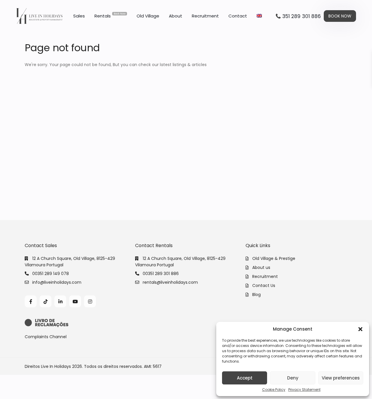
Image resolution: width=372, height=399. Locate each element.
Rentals (110, 15)
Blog (256, 294)
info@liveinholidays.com (56, 282)
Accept (245, 378)
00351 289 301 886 (161, 273)
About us (261, 267)
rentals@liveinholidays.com (170, 282)
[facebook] (31, 301)
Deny (292, 378)
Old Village (148, 16)
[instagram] (90, 301)
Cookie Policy (273, 389)
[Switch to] (259, 16)
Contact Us (263, 285)
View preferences (341, 378)
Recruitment (205, 16)
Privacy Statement (304, 389)
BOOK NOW (339, 16)
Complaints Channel (46, 337)
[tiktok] (45, 301)
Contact (237, 16)
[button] (360, 329)
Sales (79, 16)
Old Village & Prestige (273, 258)
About (175, 16)
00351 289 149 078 (50, 273)
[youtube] (75, 301)
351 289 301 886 (301, 16)
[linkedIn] (60, 301)
